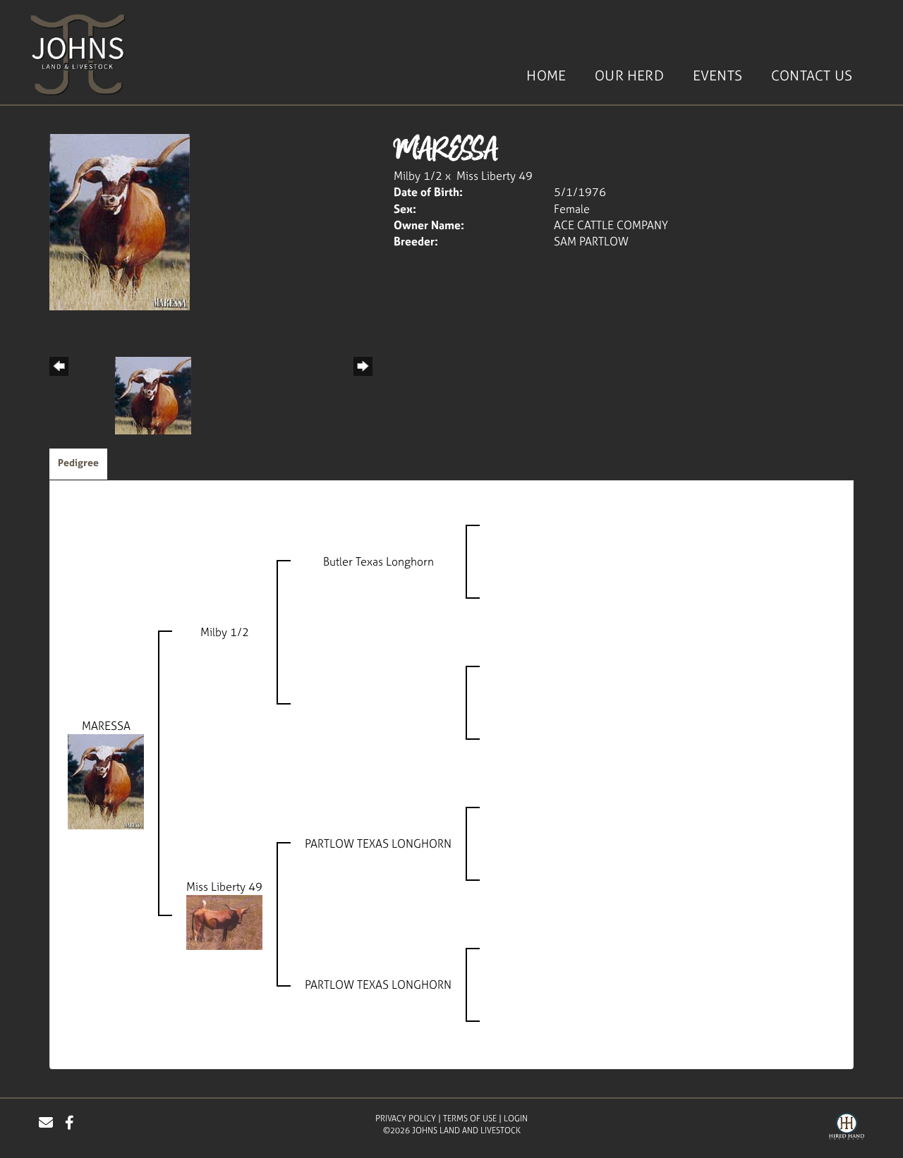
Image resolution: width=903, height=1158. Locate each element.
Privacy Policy (405, 1118)
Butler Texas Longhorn (378, 561)
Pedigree (78, 462)
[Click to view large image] (119, 220)
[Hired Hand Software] (846, 1128)
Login (516, 1118)
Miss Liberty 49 (494, 175)
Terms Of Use (470, 1118)
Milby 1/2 (418, 175)
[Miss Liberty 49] (224, 921)
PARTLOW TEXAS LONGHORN (378, 843)
